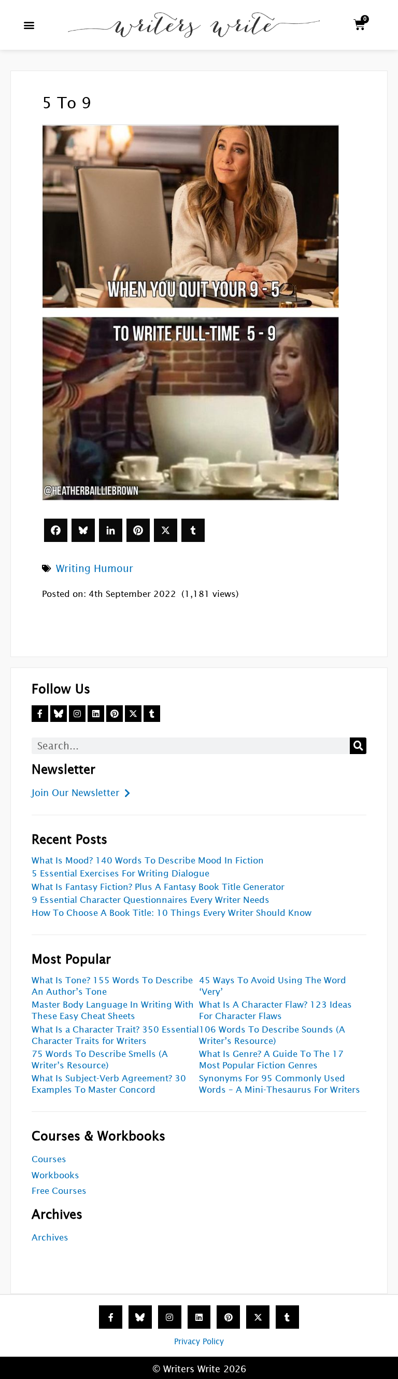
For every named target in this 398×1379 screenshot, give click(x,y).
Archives (50, 1238)
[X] (165, 530)
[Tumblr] (193, 530)
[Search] (358, 745)
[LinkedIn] (110, 530)
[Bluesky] (83, 530)
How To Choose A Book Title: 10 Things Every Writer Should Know (171, 913)
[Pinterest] (138, 530)
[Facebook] (55, 530)
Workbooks (55, 1175)
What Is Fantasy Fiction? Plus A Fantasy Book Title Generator (158, 887)
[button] (29, 24)
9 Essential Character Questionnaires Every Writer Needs (150, 900)
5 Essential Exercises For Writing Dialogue (120, 874)
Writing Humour (94, 568)
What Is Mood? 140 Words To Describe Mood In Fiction (148, 861)
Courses (49, 1159)
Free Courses (59, 1191)
